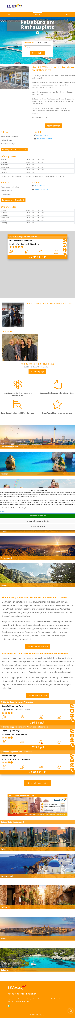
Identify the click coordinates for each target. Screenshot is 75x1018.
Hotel (39, 42)
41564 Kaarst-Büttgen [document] (8, 144)
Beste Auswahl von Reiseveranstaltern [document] (57, 413)
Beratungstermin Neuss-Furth (13, 200)
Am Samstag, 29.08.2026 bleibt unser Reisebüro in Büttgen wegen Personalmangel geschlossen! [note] (32, 176)
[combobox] (38, 47)
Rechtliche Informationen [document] (22, 993)
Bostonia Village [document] (9, 756)
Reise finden (37, 53)
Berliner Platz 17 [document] (6, 191)
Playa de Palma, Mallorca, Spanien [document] (16, 710)
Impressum (11, 999)
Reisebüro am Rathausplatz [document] (10, 136)
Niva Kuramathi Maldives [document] (20, 240)
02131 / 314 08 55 (40, 186)
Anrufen (37, 14)
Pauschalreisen (29, 42)
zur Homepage (37, 371)
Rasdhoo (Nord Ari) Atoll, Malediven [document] (24, 244)
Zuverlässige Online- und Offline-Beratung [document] (17, 413)
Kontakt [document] (38, 132)
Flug (45, 42)
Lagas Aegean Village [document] (11, 731)
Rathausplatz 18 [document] (6, 140)
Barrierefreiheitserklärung (20, 1001)
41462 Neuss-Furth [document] (7, 194)
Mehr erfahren (53, 125)
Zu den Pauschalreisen (37, 646)
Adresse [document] (5, 132)
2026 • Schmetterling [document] (38, 1015)
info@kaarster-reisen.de (44, 139)
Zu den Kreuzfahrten (37, 695)
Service (47, 999)
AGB (9, 1001)
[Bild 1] (20, 347)
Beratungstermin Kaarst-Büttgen (14, 149)
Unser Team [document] (9, 331)
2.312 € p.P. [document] (38, 257)
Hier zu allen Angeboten (37, 783)
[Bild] (13, 326)
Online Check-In (38, 999)
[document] (37, 25)
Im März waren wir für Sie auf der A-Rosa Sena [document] (50, 303)
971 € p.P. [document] (38, 722)
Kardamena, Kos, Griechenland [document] (14, 735)
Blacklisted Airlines (57, 999)
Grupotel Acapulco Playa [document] (12, 706)
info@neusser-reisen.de (42, 189)
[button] (59, 15)
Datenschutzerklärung (24, 999)
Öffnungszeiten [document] (9, 156)
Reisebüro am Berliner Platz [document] (10, 187)
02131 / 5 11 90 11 (42, 135)
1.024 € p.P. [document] (38, 772)
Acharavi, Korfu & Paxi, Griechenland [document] (17, 759)
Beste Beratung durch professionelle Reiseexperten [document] (18, 394)
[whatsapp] (37, 33)
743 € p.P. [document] (38, 747)
